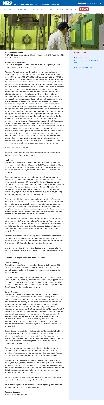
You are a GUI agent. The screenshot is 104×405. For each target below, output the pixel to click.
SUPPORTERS (71, 9)
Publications (87, 13)
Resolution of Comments (83, 67)
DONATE (84, 9)
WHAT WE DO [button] (37, 9)
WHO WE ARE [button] (22, 9)
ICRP (59, 9)
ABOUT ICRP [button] (7, 9)
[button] (84, 9)
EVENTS (50, 9)
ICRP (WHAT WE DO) (76, 13)
